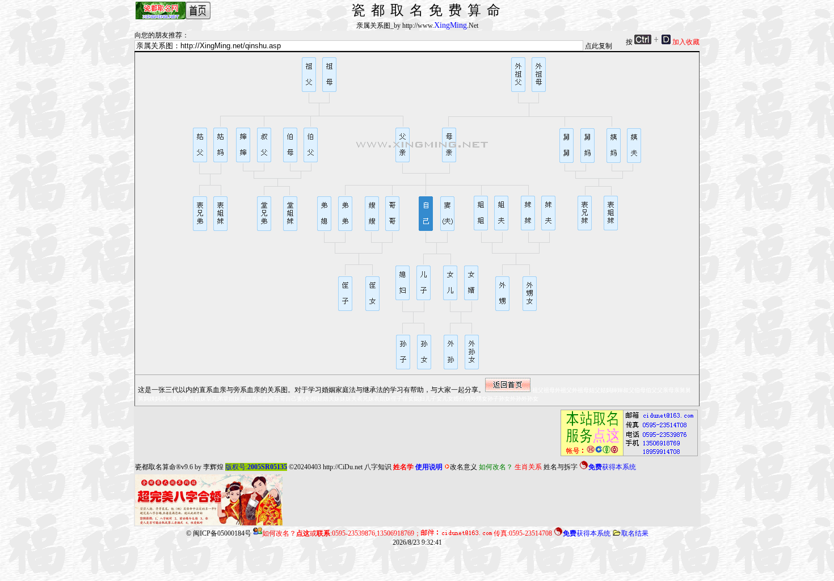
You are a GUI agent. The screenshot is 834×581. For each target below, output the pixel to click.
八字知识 (377, 467)
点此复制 (598, 46)
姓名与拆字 (561, 467)
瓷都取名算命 (155, 467)
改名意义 (463, 467)
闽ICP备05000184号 (222, 533)
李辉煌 (213, 467)
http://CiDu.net (343, 467)
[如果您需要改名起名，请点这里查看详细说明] (626, 432)
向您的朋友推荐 (158, 35)
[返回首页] (507, 385)
